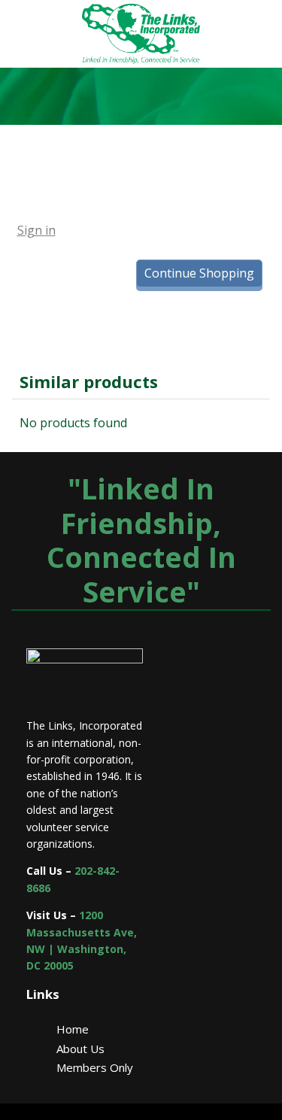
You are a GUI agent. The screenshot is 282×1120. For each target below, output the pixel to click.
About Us (80, 1048)
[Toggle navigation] (175, 230)
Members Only (94, 1067)
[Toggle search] (126, 230)
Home (72, 1029)
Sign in (36, 230)
